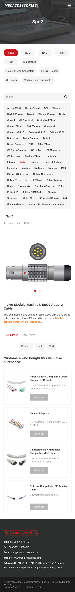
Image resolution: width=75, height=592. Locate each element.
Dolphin (47, 138)
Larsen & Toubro (52, 162)
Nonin (10, 186)
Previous (25, 346)
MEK (63, 168)
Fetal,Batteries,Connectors (20, 71)
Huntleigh (51, 156)
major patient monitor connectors (46, 204)
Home (10, 223)
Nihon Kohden (54, 180)
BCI (46, 108)
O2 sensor (11, 80)
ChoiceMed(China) (46, 120)
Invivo (23, 162)
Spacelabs (12, 198)
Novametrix (24, 186)
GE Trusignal (13, 156)
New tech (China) (33, 180)
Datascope (13, 138)
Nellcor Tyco (13, 180)
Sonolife (52, 192)
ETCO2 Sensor (49, 71)
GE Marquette (53, 150)
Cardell (11, 120)
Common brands (16, 204)
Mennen (52, 168)
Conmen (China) (15, 132)
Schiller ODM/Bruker (33, 192)
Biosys (56, 108)
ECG (27, 52)
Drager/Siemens (15, 144)
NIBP (62, 52)
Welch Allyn (29, 198)
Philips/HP (12, 192)
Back (39, 346)
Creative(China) (37, 132)
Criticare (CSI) (57, 132)
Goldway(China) (33, 156)
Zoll (65, 198)
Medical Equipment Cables (38, 80)
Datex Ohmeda (31, 138)
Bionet (30, 114)
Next (51, 346)
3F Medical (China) (49, 198)
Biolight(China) (15, 114)
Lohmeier (12, 168)
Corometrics (50, 126)
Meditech (39, 168)
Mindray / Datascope (18, 174)
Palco (61, 186)
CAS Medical (26, 120)
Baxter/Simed (32, 108)
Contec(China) (14, 126)
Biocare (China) (46, 114)
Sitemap (8, 587)
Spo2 (11, 52)
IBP (11, 61)
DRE (31, 144)
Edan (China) (44, 144)
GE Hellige (36, 150)
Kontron (35, 162)
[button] (35, 291)
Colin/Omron (33, 126)
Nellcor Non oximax (43, 174)
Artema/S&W (14, 108)
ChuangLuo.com (33, 587)
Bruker (62, 114)
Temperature (29, 61)
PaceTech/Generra (44, 186)
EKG (44, 52)
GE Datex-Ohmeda (17, 150)
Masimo (26, 168)
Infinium (11, 162)
